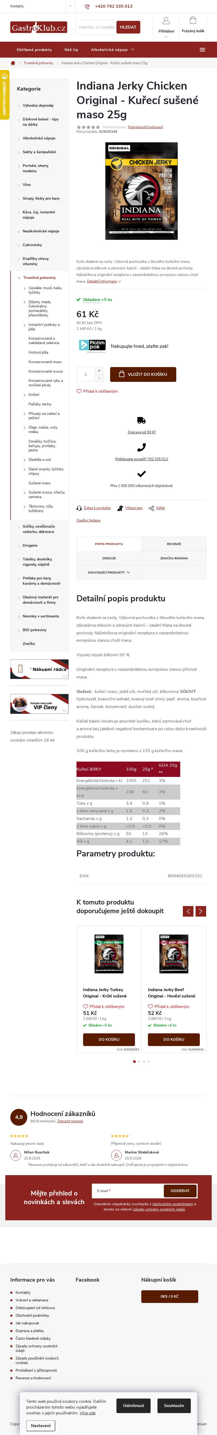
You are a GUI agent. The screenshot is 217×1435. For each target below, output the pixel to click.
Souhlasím (174, 1406)
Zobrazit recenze (70, 1121)
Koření (34, 394)
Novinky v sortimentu (41, 616)
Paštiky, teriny (40, 404)
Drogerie (30, 545)
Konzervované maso (45, 361)
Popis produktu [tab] (109, 544)
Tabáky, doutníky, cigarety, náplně (37, 562)
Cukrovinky (32, 244)
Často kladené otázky (33, 1338)
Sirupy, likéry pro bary (41, 198)
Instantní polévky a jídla (44, 327)
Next (201, 911)
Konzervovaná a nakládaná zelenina (44, 340)
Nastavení (41, 1426)
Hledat (128, 27)
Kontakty (17, 6)
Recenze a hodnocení (33, 1378)
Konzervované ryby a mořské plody (46, 383)
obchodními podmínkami (172, 1204)
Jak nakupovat (27, 1323)
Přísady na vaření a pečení (44, 416)
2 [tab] (139, 1061)
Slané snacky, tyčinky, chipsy (46, 471)
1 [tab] (134, 1061)
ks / (170, 1296)
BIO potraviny (34, 629)
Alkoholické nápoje (39, 138)
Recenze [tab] (174, 544)
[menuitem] (34, 50)
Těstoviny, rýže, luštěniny (41, 508)
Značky (29, 643)
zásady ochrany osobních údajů (159, 1209)
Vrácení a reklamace (32, 1300)
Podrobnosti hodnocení (145, 127)
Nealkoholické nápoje (41, 231)
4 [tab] (148, 1061)
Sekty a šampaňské (39, 151)
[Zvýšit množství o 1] (99, 370)
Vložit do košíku (147, 374)
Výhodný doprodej (38, 105)
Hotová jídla (38, 352)
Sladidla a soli (40, 459)
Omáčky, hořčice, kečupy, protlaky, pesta (42, 446)
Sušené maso (40, 483)
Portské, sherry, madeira (36, 168)
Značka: (88, 520)
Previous (188, 911)
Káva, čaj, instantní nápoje (39, 215)
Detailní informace (102, 281)
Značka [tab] (174, 558)
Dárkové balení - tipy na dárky (40, 122)
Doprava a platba (29, 1330)
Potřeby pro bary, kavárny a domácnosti (41, 581)
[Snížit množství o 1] (99, 378)
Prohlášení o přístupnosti (36, 1370)
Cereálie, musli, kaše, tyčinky (45, 290)
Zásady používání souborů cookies (37, 1360)
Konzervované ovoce (46, 371)
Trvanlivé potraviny (39, 277)
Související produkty (106, 572)
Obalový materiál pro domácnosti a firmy (40, 600)
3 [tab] (144, 1061)
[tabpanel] (109, 989)
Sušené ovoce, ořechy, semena (47, 494)
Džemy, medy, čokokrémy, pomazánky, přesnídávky (40, 308)
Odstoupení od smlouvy (35, 1307)
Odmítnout (133, 1406)
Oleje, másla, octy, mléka (43, 429)
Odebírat (180, 1190)
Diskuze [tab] (109, 558)
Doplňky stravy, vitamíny (36, 261)
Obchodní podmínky (32, 1315)
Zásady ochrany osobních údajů (37, 1348)
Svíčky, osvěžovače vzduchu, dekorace (39, 529)
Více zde (88, 1413)
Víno (27, 184)
